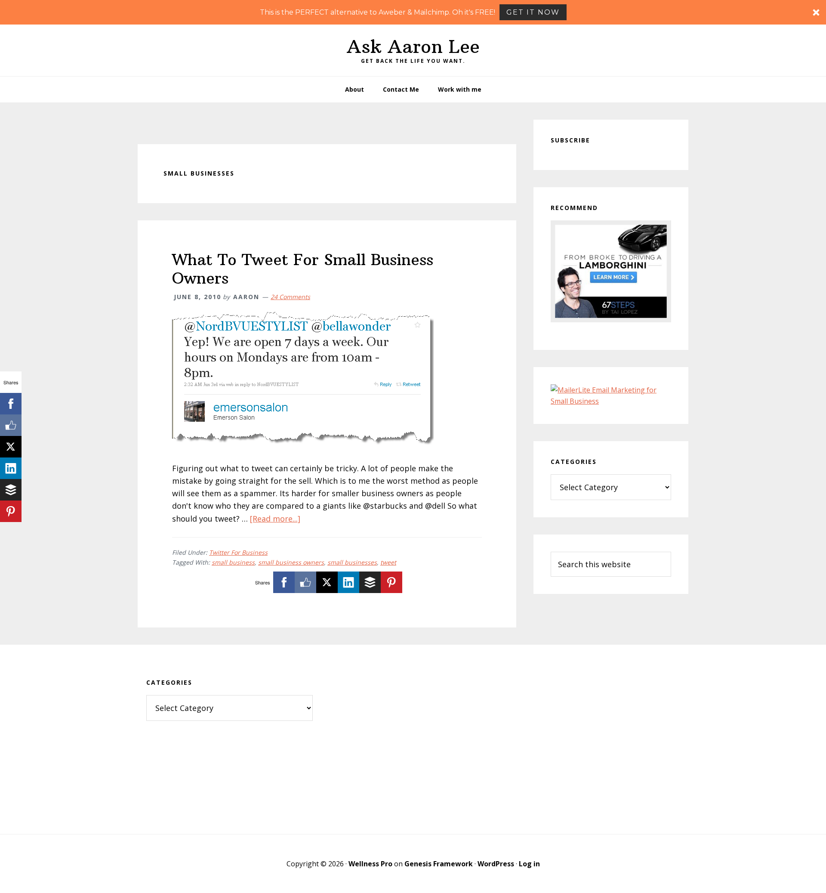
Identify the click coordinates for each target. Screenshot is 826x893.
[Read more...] (275, 518)
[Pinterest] (391, 582)
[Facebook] (284, 582)
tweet (388, 562)
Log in (529, 863)
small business (233, 562)
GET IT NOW (533, 12)
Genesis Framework (438, 863)
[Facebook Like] (305, 582)
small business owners (291, 562)
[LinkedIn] (348, 582)
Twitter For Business (238, 552)
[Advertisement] (413, 739)
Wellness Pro (370, 863)
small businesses (352, 562)
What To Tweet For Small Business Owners (302, 269)
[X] (327, 582)
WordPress (496, 863)
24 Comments (290, 297)
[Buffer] (370, 582)
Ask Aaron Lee (413, 46)
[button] (413, 12)
